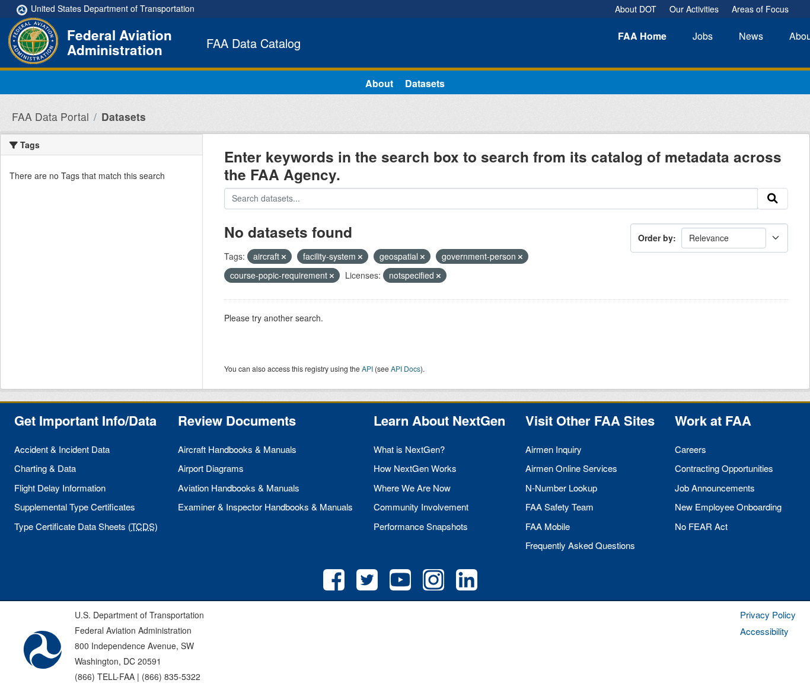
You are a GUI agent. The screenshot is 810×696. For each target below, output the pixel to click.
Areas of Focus (760, 9)
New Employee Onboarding (728, 506)
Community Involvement (421, 506)
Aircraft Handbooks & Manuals (237, 449)
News (751, 36)
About (379, 83)
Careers (690, 449)
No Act (701, 526)
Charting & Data (45, 468)
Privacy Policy (768, 614)
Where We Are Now (412, 487)
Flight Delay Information (60, 487)
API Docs (405, 368)
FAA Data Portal (50, 116)
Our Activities (694, 9)
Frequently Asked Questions (580, 545)
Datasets (425, 83)
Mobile (547, 526)
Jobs (703, 36)
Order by (655, 238)
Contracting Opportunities (724, 468)
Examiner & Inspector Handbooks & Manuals (265, 506)
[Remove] (284, 256)
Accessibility (764, 631)
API (367, 368)
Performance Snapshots (421, 526)
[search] (772, 198)
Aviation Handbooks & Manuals (238, 487)
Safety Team (559, 506)
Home (642, 36)
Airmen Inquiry (553, 449)
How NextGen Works (415, 468)
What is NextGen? (409, 449)
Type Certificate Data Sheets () (86, 526)
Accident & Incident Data (62, 449)
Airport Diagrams (211, 468)
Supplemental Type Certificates (74, 506)
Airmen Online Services (571, 468)
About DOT (635, 9)
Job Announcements (715, 487)
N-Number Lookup (561, 487)
